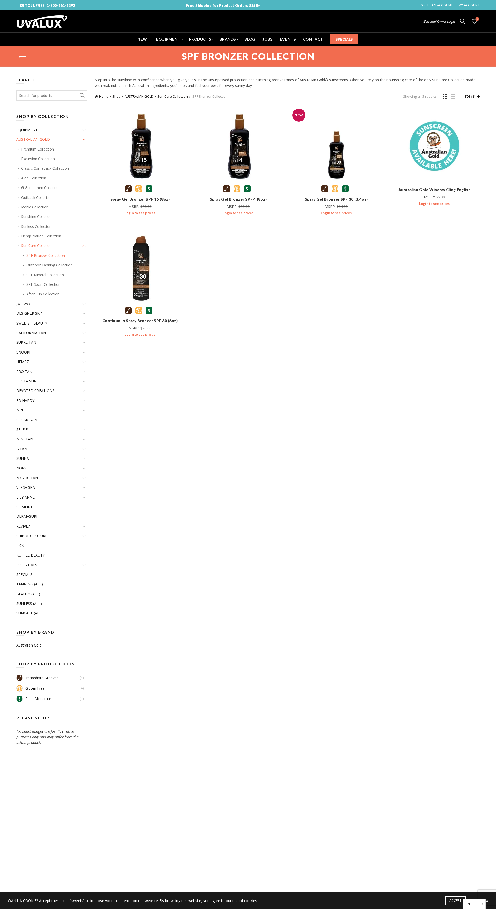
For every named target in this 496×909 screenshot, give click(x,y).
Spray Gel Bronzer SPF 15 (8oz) (140, 199)
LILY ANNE (25, 497)
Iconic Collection (35, 207)
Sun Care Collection (172, 96)
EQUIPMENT (168, 39)
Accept (455, 900)
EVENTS (288, 39)
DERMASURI (26, 516)
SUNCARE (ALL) (29, 613)
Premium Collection (37, 149)
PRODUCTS (200, 39)
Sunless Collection (36, 226)
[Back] (22, 56)
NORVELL (24, 467)
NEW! (143, 39)
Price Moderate (38, 698)
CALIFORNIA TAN (31, 332)
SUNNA (22, 458)
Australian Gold (29, 645)
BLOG (249, 39)
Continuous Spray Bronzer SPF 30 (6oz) (140, 320)
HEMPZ (22, 361)
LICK (20, 545)
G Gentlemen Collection (41, 187)
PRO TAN (24, 371)
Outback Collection (37, 197)
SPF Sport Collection (43, 284)
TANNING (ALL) (29, 584)
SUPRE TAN (26, 342)
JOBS (268, 39)
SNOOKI (23, 352)
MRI (19, 410)
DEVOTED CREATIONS (35, 390)
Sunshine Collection (37, 216)
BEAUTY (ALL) (28, 593)
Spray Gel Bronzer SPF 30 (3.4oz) (336, 199)
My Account (469, 5)
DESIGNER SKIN (29, 313)
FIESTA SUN (26, 381)
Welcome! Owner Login (439, 21)
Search (82, 95)
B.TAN (21, 448)
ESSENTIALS (26, 564)
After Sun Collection (42, 293)
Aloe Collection (33, 178)
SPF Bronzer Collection (45, 255)
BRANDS (228, 39)
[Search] (463, 21)
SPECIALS (344, 39)
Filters (468, 96)
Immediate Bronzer (41, 677)
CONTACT (313, 39)
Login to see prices (140, 213)
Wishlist (477, 19)
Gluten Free (35, 688)
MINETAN (24, 439)
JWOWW (23, 303)
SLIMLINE (24, 506)
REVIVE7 (23, 526)
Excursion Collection (38, 158)
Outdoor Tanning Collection (49, 264)
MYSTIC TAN (27, 477)
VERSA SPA (25, 487)
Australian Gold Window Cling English (434, 189)
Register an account (435, 5)
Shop (116, 96)
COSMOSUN (26, 419)
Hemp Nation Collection (41, 236)
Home (104, 96)
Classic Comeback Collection (45, 168)
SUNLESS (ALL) (29, 603)
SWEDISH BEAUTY (31, 323)
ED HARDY (25, 400)
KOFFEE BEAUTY (30, 555)
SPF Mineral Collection (45, 274)
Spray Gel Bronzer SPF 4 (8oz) (238, 199)
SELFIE (22, 429)
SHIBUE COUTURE (31, 535)
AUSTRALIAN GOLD (139, 96)
